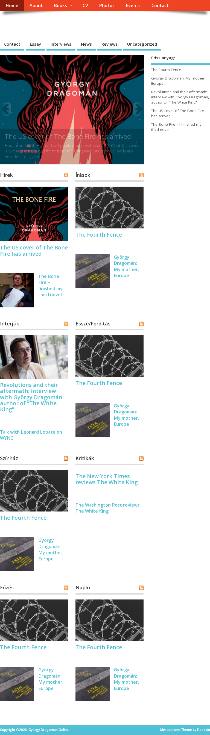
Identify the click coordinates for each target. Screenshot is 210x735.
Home (11, 5)
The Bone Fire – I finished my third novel (50, 285)
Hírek (6, 175)
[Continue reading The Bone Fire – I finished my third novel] (72, 109)
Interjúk (9, 323)
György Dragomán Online (56, 23)
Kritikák (84, 458)
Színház (9, 458)
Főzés (7, 587)
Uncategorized (142, 44)
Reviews (109, 44)
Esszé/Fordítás (92, 323)
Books (60, 5)
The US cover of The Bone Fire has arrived (34, 250)
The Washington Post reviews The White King (107, 508)
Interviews (61, 44)
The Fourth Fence (98, 234)
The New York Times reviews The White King (106, 479)
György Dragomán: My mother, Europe (126, 266)
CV (85, 5)
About (36, 5)
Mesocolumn (170, 729)
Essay (35, 44)
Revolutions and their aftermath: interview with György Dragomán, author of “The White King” (32, 397)
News (86, 44)
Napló (82, 587)
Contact (160, 5)
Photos (107, 5)
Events (133, 5)
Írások (82, 175)
